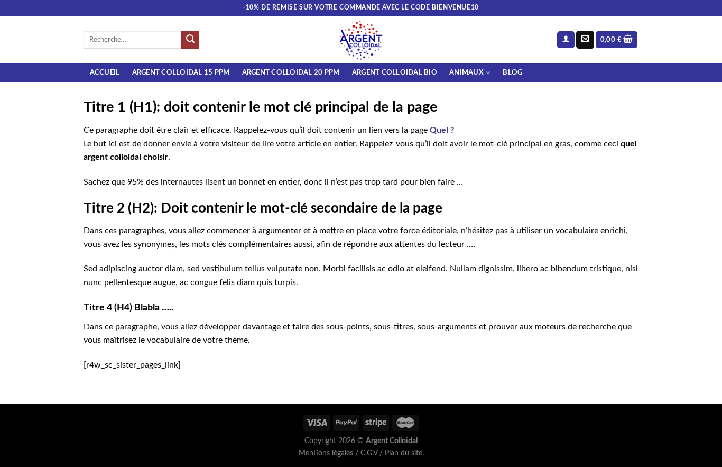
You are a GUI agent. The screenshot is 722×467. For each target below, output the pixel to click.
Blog (512, 72)
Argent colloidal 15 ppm (181, 72)
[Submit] (190, 40)
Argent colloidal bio (394, 72)
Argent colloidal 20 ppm (291, 72)
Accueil (105, 72)
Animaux (466, 72)
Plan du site (403, 453)
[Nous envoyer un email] (585, 40)
